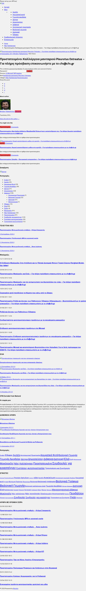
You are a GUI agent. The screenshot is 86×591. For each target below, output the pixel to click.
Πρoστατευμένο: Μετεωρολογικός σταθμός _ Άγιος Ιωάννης (21, 246)
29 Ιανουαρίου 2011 (6, 54)
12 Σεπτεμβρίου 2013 (7, 366)
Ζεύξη (6, 208)
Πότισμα (2, 498)
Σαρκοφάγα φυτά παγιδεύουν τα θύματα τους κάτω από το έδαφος (26, 292)
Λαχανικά (27, 490)
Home (6, 43)
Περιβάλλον (76, 493)
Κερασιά (16, 490)
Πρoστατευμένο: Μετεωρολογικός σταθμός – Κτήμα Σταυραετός (22, 230)
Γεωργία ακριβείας (19, 17)
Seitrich (31, 478)
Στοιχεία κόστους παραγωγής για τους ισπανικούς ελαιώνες (21, 362)
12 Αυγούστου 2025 (6, 242)
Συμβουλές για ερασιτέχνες (13, 217)
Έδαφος (16, 34)
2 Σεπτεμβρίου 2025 (7, 234)
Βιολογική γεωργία (19, 29)
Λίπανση (21, 490)
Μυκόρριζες (8, 210)
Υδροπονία (79, 498)
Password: (3, 71)
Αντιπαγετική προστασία (22, 27)
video (36, 477)
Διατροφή (16, 32)
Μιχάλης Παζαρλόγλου (20, 54)
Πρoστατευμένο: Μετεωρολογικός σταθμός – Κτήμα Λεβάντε (24, 543)
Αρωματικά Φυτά (9, 184)
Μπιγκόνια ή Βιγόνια (7, 423)
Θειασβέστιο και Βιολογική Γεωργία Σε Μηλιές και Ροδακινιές (21, 442)
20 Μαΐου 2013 (5, 377)
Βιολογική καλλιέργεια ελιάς (35, 486)
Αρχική (6, 7)
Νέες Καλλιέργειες (10, 46)
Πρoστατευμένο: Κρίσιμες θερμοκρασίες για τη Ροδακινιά (23, 576)
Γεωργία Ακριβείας (10, 186)
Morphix (15, 588)
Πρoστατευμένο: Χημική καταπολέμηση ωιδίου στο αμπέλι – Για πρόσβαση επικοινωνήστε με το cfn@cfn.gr (38, 147)
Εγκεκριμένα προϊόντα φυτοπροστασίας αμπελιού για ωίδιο (24, 584)
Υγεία (73, 497)
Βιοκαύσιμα (26, 482)
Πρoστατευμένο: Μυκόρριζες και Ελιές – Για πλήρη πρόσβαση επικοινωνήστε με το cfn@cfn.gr (37, 273)
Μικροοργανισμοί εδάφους (65, 489)
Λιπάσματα (34, 490)
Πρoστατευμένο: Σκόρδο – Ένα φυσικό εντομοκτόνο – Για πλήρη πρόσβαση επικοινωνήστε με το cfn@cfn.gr (38, 159)
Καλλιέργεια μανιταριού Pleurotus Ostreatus (17, 75)
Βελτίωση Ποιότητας (16, 481)
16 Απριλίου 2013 (6, 392)
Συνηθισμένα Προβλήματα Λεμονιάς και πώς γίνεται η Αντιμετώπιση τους (25, 434)
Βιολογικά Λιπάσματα (46, 481)
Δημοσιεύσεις (18, 22)
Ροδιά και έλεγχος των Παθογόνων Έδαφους (18, 311)
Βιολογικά (34, 481)
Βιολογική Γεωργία (14, 197)
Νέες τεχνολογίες (32, 493)
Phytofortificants (9, 478)
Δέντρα (15, 19)
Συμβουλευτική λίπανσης (13, 37)
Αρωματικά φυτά (19, 14)
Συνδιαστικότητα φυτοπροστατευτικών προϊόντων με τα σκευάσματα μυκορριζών (32, 320)
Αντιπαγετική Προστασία (16, 195)
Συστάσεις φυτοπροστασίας (13, 219)
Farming (2, 478)
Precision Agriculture (21, 477)
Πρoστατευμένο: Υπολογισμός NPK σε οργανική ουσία (19, 238)
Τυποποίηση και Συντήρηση (13, 221)
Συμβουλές (19, 497)
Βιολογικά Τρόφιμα (67, 481)
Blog (5, 9)
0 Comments (14, 127)
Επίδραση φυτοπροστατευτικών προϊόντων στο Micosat (22, 328)
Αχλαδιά (6, 482)
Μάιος (39, 490)
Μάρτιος (44, 490)
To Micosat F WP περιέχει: (14, 73)
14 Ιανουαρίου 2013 (6, 446)
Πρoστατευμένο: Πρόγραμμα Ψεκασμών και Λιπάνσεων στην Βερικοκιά (28, 568)
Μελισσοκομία (13, 202)
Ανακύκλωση (49, 477)
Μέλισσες (49, 490)
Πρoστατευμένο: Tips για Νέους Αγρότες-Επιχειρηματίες (22, 559)
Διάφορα (16, 24)
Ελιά (5, 206)
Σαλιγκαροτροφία (9, 498)
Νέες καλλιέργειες (18, 493)
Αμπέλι (15, 12)
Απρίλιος (72, 478)
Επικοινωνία (9, 39)
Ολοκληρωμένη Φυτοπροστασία (52, 493)
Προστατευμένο (22, 78)
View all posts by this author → (9, 119)
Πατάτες (66, 494)
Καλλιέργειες (8, 490)
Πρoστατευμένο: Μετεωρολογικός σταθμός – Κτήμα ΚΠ (22, 551)
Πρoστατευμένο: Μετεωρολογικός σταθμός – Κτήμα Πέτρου (23, 535)
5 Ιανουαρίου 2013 (6, 427)
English (6, 180)
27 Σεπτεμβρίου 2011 (7, 438)
